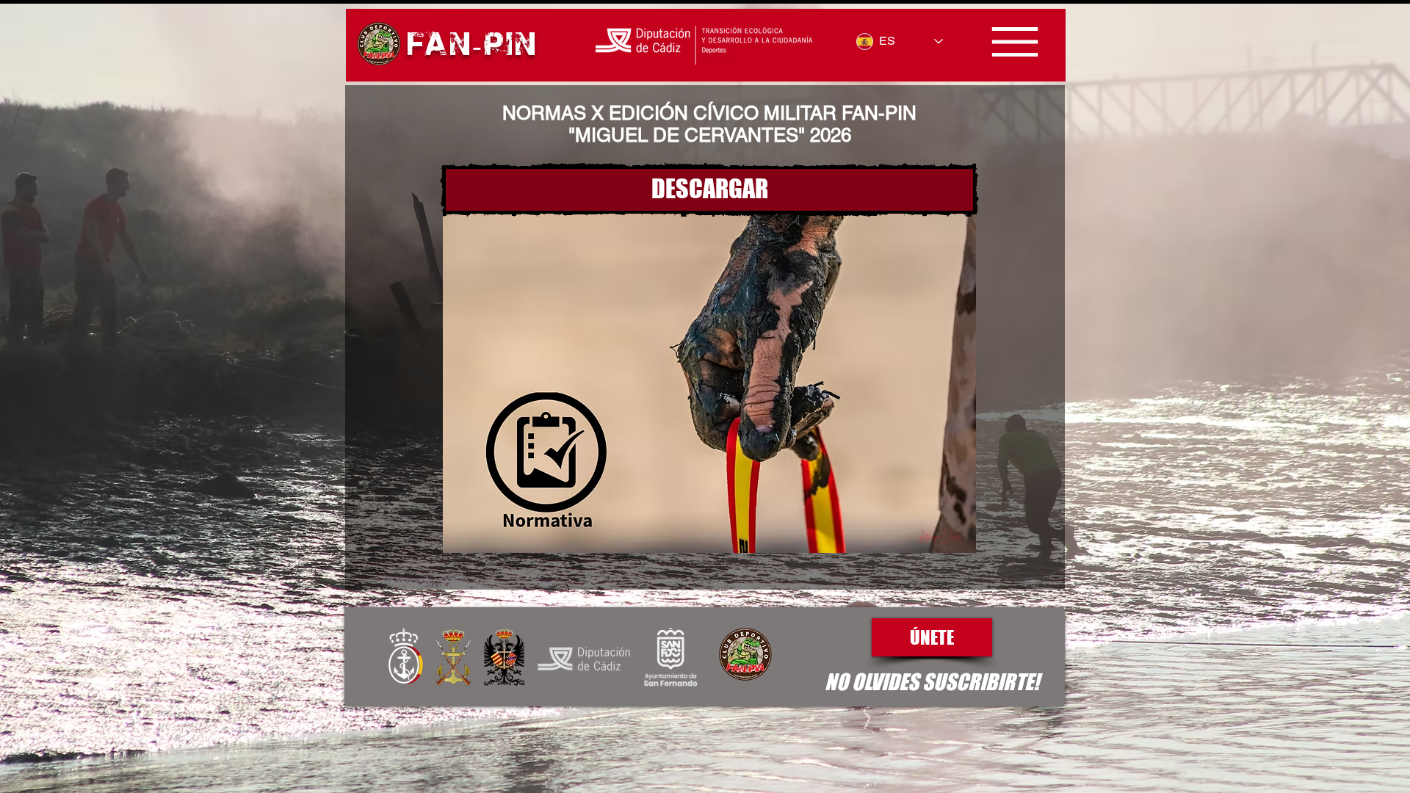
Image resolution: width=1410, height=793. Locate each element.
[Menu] (1014, 42)
